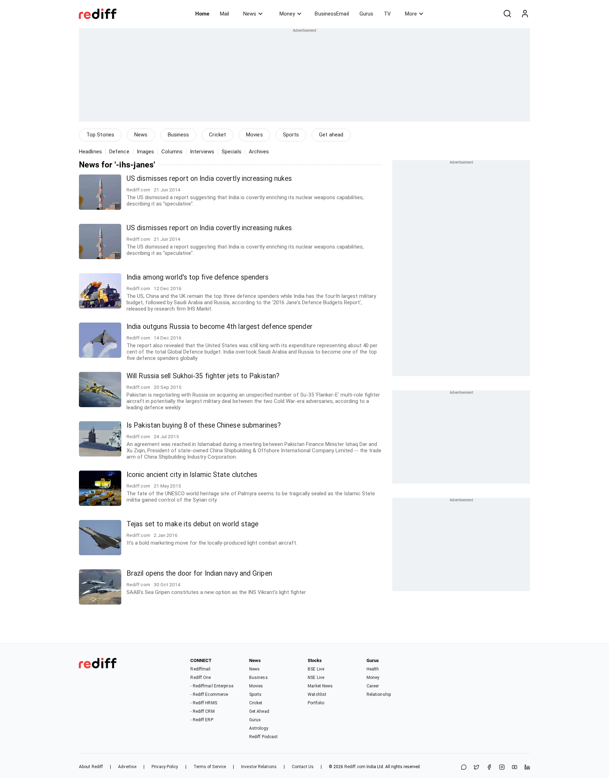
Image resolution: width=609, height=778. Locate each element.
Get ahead (331, 134)
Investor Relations (259, 766)
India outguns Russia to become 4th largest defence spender (220, 327)
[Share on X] (476, 767)
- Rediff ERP (201, 719)
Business (178, 134)
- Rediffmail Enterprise (211, 686)
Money (287, 14)
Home (202, 14)
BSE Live (316, 669)
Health (373, 669)
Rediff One (200, 677)
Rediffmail (200, 669)
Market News (320, 686)
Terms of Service (209, 766)
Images (145, 151)
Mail (224, 14)
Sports (291, 134)
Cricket (217, 134)
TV (387, 14)
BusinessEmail (332, 14)
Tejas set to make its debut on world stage (192, 524)
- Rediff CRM (202, 711)
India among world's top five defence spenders (198, 277)
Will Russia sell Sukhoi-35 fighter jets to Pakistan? (203, 376)
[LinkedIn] (527, 767)
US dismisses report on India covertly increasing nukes (209, 178)
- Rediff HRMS (203, 702)
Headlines (90, 151)
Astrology (258, 728)
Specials (231, 151)
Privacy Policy (165, 766)
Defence (119, 151)
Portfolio (316, 702)
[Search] (507, 13)
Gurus (366, 14)
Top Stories (100, 134)
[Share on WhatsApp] (464, 767)
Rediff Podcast (263, 736)
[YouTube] (514, 767)
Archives (259, 151)
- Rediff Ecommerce (209, 694)
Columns (172, 151)
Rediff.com (354, 766)
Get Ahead (259, 711)
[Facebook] (489, 767)
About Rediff (91, 766)
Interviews (202, 151)
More (411, 14)
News (249, 14)
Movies (254, 134)
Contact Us (303, 766)
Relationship (379, 694)
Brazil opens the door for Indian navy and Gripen (199, 573)
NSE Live (316, 677)
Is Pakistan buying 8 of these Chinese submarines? (204, 425)
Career (373, 686)
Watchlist (317, 694)
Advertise (127, 766)
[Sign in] (524, 13)
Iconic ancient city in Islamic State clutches (192, 475)
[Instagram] (502, 767)
